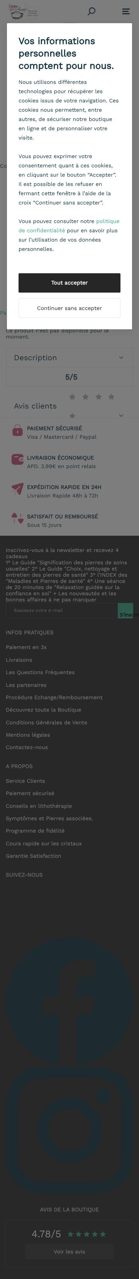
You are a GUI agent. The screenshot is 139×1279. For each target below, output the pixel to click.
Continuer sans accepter (69, 308)
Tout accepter (69, 283)
